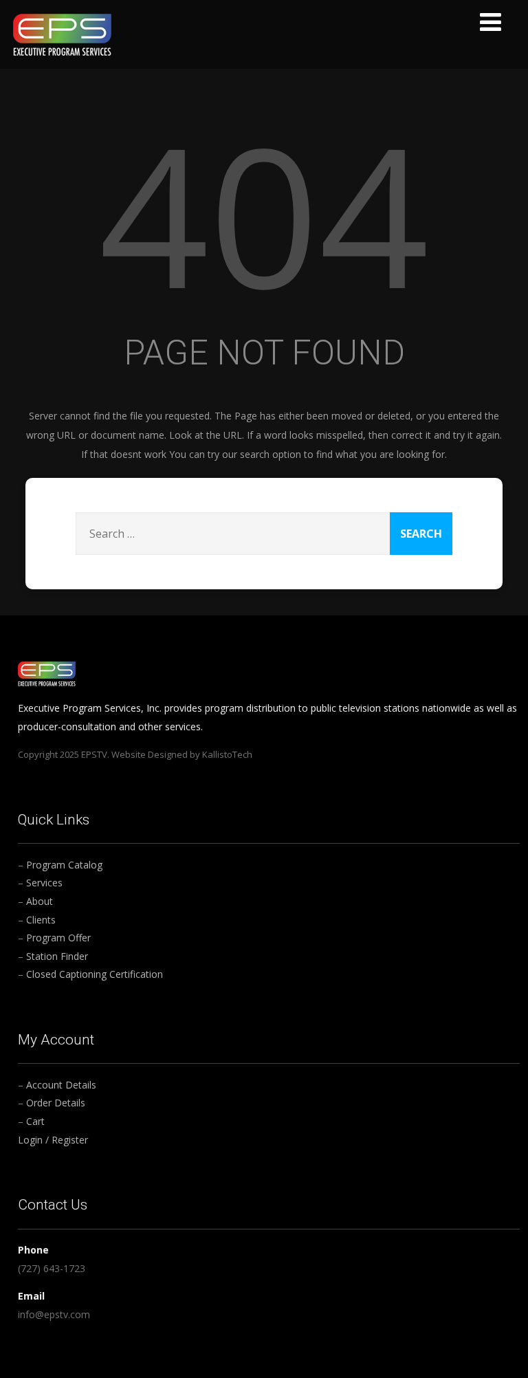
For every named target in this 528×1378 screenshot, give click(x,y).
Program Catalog (64, 864)
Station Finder (57, 956)
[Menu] (490, 22)
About (39, 901)
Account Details (61, 1084)
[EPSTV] (62, 33)
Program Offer (58, 937)
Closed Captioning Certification (94, 974)
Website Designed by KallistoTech (181, 754)
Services (44, 882)
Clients (41, 919)
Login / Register (53, 1139)
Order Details (55, 1102)
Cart (35, 1121)
